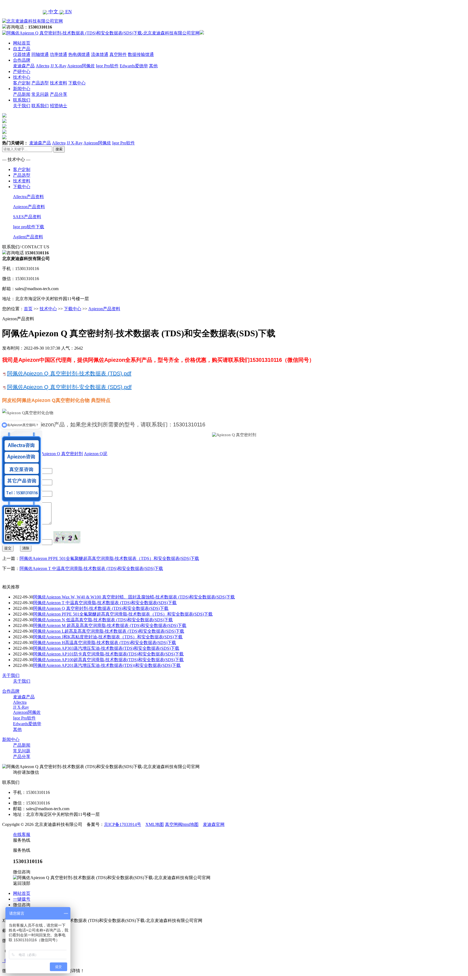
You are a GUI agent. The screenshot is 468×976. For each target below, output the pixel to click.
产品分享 (58, 94)
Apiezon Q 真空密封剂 (62, 453)
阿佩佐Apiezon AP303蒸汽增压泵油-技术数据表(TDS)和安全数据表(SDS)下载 (106, 648)
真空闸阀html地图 (182, 824)
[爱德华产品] (4, 137)
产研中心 (21, 71)
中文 (53, 11)
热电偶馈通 (79, 54)
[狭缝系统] (4, 121)
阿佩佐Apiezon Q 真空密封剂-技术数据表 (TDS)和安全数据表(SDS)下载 (100, 608)
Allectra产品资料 (28, 196)
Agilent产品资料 (28, 237)
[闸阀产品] (4, 132)
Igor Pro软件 (107, 66)
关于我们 (21, 105)
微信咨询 (21, 904)
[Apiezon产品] (4, 127)
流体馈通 (99, 54)
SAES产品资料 (27, 216)
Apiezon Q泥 (95, 453)
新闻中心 (21, 88)
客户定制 (21, 83)
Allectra (42, 66)
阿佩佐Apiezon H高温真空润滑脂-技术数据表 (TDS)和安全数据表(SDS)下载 (104, 642)
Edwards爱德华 (134, 66)
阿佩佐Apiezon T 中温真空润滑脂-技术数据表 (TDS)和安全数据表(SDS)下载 (91, 568)
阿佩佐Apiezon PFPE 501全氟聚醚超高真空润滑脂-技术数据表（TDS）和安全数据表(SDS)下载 (109, 558)
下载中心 (77, 83)
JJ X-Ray (58, 66)
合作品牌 (21, 60)
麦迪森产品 (24, 66)
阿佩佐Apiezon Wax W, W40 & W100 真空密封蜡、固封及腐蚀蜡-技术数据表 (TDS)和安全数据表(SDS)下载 (134, 597)
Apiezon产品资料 (29, 206)
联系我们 (21, 100)
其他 (153, 66)
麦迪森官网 (214, 824)
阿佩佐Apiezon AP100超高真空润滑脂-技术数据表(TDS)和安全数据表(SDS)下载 (108, 659)
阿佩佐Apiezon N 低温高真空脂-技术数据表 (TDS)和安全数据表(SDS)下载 (103, 619)
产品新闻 (21, 94)
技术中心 (21, 77)
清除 (25, 548)
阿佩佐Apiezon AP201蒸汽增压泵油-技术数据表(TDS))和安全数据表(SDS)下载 (107, 665)
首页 (28, 308)
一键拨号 (21, 899)
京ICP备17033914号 (122, 824)
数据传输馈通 (141, 54)
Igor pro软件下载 (28, 226)
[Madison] (4, 116)
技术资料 (58, 83)
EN (68, 11)
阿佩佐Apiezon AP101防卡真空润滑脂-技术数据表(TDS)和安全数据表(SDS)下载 (108, 654)
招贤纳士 (58, 105)
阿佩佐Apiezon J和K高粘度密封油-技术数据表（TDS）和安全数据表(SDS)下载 (108, 637)
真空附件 (118, 54)
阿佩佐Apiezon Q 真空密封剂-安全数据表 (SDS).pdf (69, 387)
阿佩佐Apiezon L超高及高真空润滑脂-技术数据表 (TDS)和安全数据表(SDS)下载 (108, 631)
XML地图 (154, 824)
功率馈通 (58, 54)
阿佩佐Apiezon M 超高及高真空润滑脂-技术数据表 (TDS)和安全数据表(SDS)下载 (109, 625)
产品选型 (40, 83)
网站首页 (21, 43)
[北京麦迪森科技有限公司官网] (32, 21)
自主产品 (21, 48)
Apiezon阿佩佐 (81, 66)
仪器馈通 (21, 54)
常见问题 (40, 94)
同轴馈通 (40, 54)
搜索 (59, 149)
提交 (7, 548)
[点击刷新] (66, 537)
